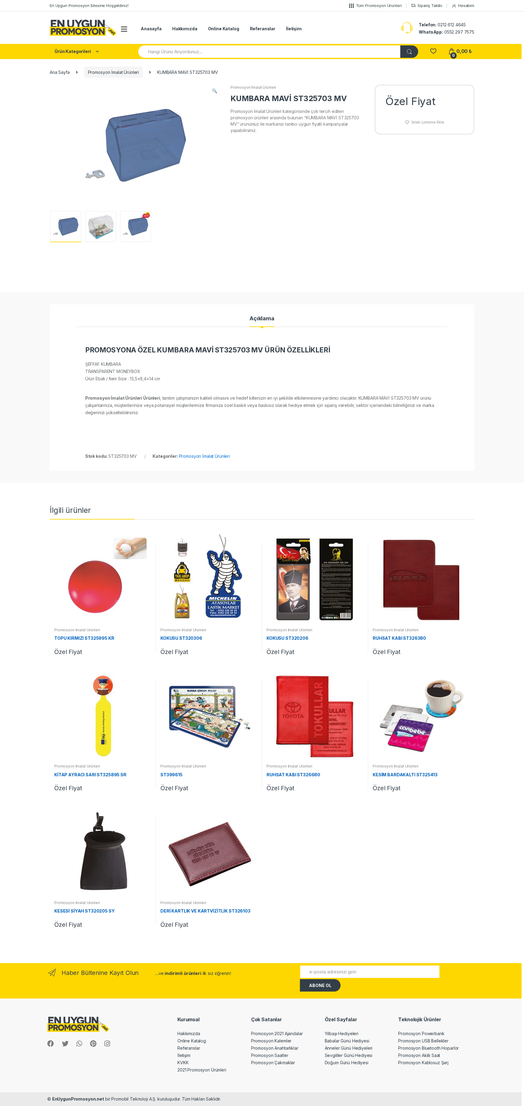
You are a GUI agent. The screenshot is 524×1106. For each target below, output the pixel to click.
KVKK (182, 1062)
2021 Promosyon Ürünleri (201, 1069)
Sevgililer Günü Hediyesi (349, 1055)
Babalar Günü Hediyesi (347, 1040)
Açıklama (262, 319)
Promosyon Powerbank (421, 1033)
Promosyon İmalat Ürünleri (113, 72)
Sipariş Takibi (430, 5)
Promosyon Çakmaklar (273, 1062)
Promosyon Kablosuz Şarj (423, 1062)
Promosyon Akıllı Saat (419, 1055)
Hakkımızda (184, 28)
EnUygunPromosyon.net (78, 1098)
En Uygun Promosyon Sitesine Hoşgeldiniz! (89, 5)
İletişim (294, 28)
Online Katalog (223, 28)
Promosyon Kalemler (271, 1040)
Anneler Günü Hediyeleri (349, 1048)
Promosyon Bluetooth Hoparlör (428, 1048)
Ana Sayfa (60, 72)
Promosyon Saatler (269, 1055)
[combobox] (269, 51)
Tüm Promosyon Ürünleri (379, 5)
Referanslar (262, 28)
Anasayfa (151, 28)
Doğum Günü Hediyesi (346, 1062)
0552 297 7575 (446, 32)
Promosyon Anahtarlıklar (274, 1048)
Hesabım (466, 5)
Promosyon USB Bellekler (423, 1040)
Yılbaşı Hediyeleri (341, 1033)
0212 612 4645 (442, 24)
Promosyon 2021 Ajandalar (277, 1033)
